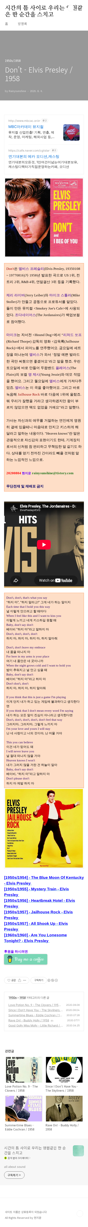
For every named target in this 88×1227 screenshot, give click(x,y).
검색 (71, 8)
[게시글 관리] (24, 980)
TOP (80, 1213)
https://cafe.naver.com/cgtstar (29, 150)
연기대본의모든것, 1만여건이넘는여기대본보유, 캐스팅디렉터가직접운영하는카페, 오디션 (43, 164)
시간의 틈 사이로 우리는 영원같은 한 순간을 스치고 (44, 8)
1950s (13, 997)
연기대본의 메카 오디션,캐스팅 (33, 156)
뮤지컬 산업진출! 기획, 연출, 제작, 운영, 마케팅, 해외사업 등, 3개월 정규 (31, 134)
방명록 (22, 23)
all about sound (14, 1167)
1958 (22, 997)
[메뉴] (80, 8)
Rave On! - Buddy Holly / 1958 (28, 1020)
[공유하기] (19, 980)
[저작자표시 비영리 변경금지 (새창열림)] (52, 980)
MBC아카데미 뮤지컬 (26, 126)
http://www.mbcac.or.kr (24, 120)
